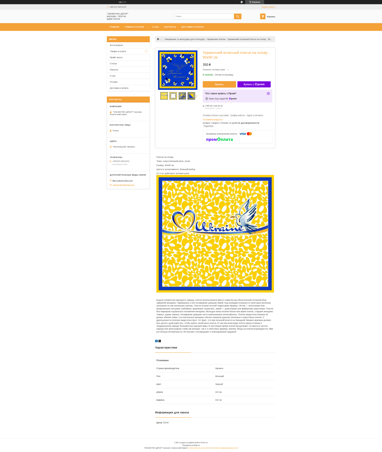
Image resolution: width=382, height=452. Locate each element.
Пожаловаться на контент (199, 448)
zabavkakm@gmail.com (123, 185)
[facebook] (156, 341)
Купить (219, 84)
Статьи (113, 63)
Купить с (249, 84)
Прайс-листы (116, 57)
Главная (114, 27)
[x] (159, 341)
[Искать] (237, 16)
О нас (155, 27)
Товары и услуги (134, 27)
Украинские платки (216, 39)
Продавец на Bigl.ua (191, 445)
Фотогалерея (116, 45)
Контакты (170, 27)
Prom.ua (204, 443)
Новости (114, 69)
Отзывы (114, 82)
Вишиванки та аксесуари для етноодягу (185, 39)
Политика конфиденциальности (224, 448)
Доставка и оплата (192, 27)
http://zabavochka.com (122, 180)
